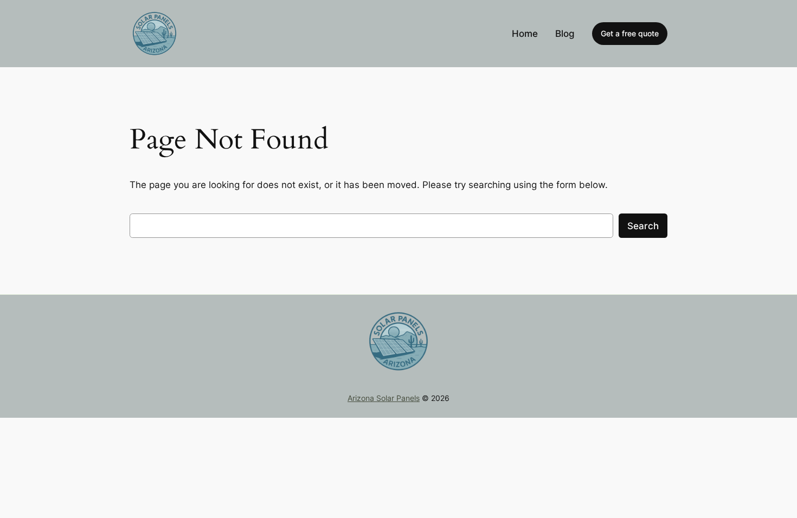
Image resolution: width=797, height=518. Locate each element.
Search (643, 226)
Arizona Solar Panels (384, 398)
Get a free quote (630, 33)
